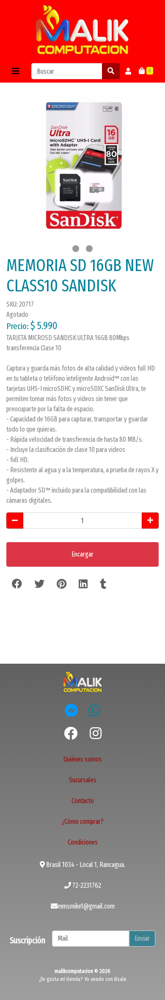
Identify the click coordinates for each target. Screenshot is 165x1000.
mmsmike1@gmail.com (86, 906)
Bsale (120, 979)
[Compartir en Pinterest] (61, 584)
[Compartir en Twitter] (39, 584)
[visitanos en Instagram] (95, 733)
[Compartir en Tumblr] (103, 584)
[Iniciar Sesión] (128, 71)
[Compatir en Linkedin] (83, 584)
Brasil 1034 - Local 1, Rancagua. (85, 865)
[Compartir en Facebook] (17, 584)
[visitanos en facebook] (70, 733)
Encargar (83, 554)
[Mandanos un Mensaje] (71, 710)
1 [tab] (75, 248)
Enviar (142, 938)
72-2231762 (86, 885)
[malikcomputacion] (82, 30)
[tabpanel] (82, 165)
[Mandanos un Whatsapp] (94, 710)
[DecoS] (82, 681)
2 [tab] (89, 248)
